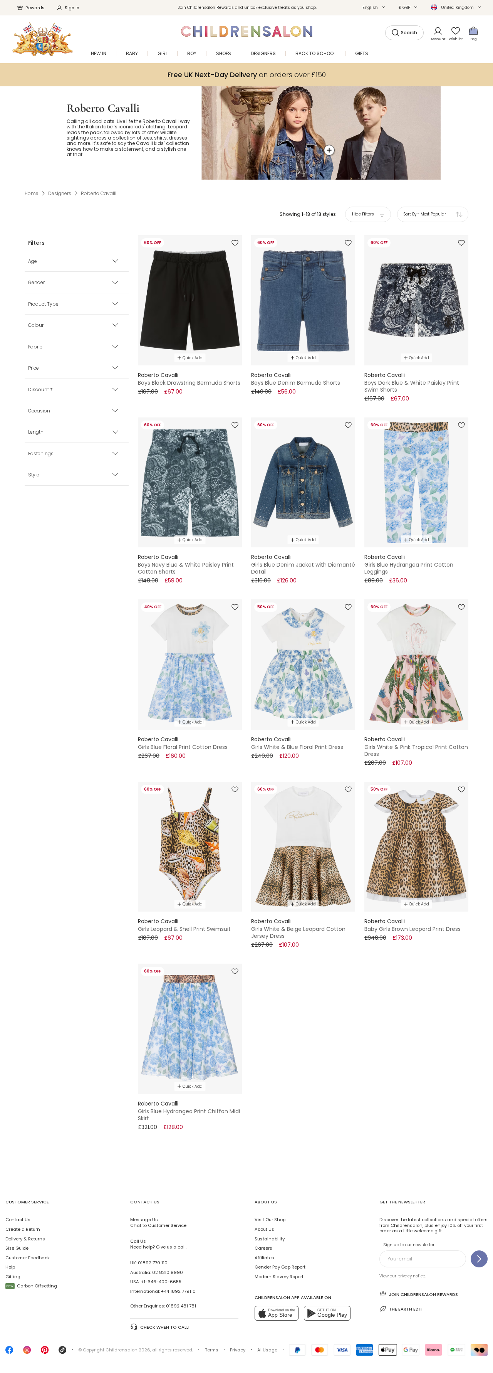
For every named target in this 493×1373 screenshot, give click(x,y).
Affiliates (264, 1258)
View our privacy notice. (402, 1276)
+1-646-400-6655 (161, 1282)
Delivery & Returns (25, 1239)
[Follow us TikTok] (62, 1352)
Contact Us (17, 1220)
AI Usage (267, 1350)
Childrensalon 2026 (128, 1350)
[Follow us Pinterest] (45, 1352)
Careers (263, 1248)
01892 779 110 (153, 1263)
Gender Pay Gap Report (280, 1267)
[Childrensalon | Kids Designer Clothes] (42, 39)
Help (10, 1267)
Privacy (237, 1350)
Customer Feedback (27, 1258)
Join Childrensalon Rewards (423, 1294)
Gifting (12, 1277)
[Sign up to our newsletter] (479, 1258)
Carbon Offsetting (32, 1286)
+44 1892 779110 (178, 1291)
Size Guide (17, 1248)
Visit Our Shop (270, 1220)
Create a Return (22, 1229)
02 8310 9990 (167, 1272)
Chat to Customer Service (158, 1222)
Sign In (72, 8)
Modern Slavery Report (279, 1277)
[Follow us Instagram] (27, 1352)
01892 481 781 (181, 1306)
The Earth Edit (406, 1309)
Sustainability (270, 1239)
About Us (264, 1229)
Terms (211, 1350)
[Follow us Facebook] (9, 1352)
